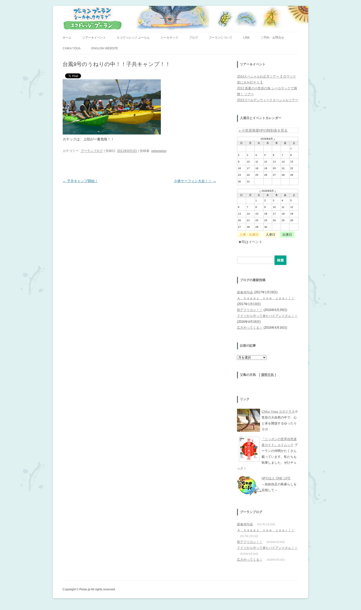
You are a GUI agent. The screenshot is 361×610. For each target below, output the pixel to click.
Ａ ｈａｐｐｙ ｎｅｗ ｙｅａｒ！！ (265, 298)
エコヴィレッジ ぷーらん (133, 37)
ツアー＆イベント (94, 37)
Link (246, 37)
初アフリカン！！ (250, 310)
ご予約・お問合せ (272, 37)
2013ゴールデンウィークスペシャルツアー (267, 100)
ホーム (67, 37)
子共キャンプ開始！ (80, 181)
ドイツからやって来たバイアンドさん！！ (267, 316)
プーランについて (220, 37)
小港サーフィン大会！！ (195, 181)
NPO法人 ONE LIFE (276, 478)
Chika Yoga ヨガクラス (278, 411)
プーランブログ (92, 151)
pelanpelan (159, 151)
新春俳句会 (245, 292)
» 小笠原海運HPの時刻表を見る (263, 130)
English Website (104, 48)
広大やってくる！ (250, 327)
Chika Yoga (72, 48)
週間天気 (267, 375)
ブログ (193, 37)
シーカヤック (169, 37)
